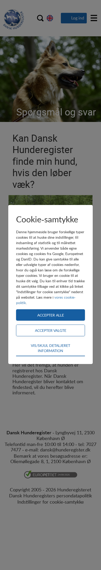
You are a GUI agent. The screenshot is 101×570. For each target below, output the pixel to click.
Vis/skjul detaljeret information (50, 348)
